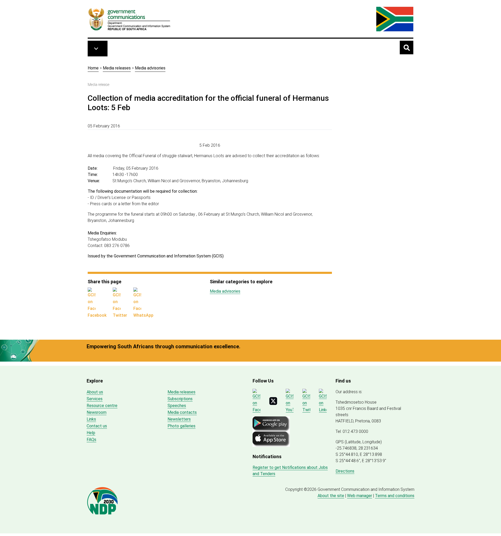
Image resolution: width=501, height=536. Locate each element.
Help (91, 432)
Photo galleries (181, 425)
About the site (331, 495)
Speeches (177, 405)
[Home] (129, 19)
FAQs (91, 439)
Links (91, 419)
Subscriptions (180, 398)
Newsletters (179, 419)
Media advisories (150, 68)
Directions (345, 471)
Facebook (97, 315)
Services (95, 398)
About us (95, 392)
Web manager (359, 495)
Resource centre (102, 405)
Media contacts (182, 412)
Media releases (117, 68)
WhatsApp (143, 315)
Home (93, 68)
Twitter (120, 315)
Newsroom (96, 412)
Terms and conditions (394, 495)
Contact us (97, 425)
